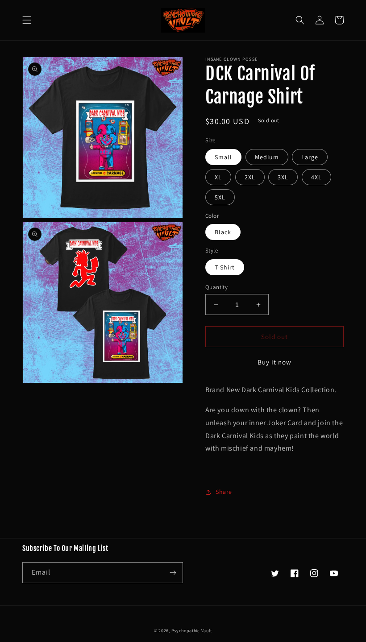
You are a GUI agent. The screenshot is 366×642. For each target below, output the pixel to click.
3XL (283, 177)
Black (223, 232)
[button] (27, 20)
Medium (267, 157)
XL (218, 177)
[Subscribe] (173, 572)
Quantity (216, 287)
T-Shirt (225, 267)
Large (309, 157)
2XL (250, 177)
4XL (316, 177)
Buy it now (274, 362)
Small (223, 157)
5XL (220, 197)
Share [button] (224, 492)
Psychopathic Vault (191, 631)
